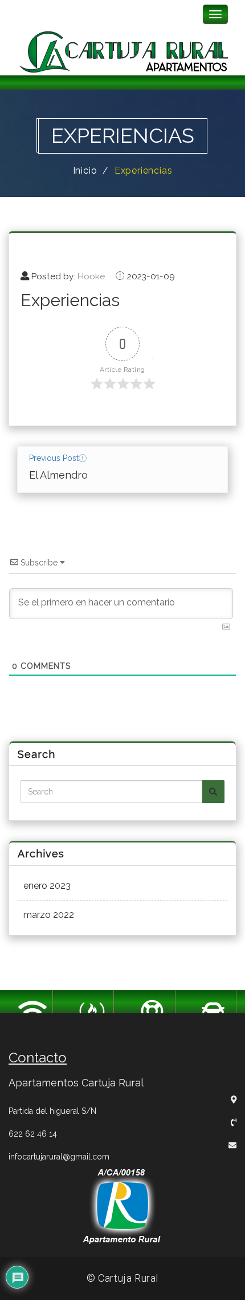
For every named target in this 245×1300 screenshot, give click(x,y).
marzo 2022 (48, 914)
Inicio (85, 170)
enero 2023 (47, 885)
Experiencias (144, 170)
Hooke (91, 276)
